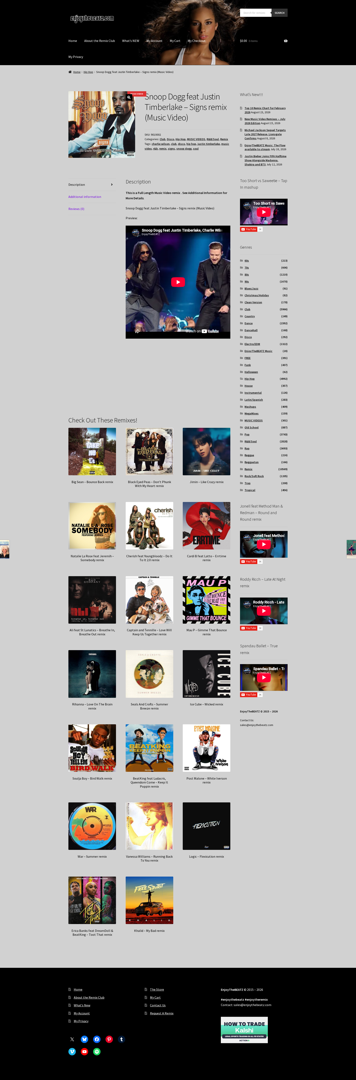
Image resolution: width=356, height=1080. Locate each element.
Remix (224, 139)
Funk (248, 365)
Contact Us (158, 1005)
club (174, 144)
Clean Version (253, 302)
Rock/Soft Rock (254, 476)
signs (171, 148)
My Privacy (75, 57)
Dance (249, 323)
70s (247, 267)
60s (247, 260)
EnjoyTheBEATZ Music (258, 351)
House (249, 386)
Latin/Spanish (254, 400)
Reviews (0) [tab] (76, 209)
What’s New (82, 1005)
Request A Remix (161, 1013)
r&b (155, 148)
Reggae (249, 455)
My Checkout (197, 41)
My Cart (175, 41)
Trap (248, 483)
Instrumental (253, 393)
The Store (157, 989)
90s (247, 281)
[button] (129, 97)
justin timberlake (209, 144)
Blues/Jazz (251, 288)
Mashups (250, 406)
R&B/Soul (213, 139)
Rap (247, 448)
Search (280, 13)
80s (247, 274)
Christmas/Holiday (257, 295)
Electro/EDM (252, 344)
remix (162, 148)
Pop (247, 434)
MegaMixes (252, 413)
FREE (248, 358)
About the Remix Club (99, 41)
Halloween (251, 372)
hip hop (191, 144)
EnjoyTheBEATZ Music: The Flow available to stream (265, 147)
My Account (154, 41)
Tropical (250, 490)
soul (196, 148)
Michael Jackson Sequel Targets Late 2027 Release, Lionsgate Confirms (265, 134)
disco (181, 144)
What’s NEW (130, 41)
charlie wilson (161, 144)
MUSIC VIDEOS (196, 139)
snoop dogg (184, 148)
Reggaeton (252, 462)
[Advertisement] (178, 379)
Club (162, 139)
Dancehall (251, 330)
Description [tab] (76, 184)
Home (72, 41)
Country (250, 316)
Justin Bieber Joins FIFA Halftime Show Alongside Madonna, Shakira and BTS (265, 160)
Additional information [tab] (84, 197)
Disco (170, 139)
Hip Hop (88, 72)
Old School (252, 427)
